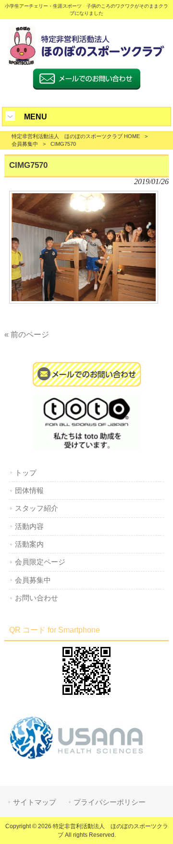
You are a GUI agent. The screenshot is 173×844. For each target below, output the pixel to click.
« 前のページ (26, 334)
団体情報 (29, 490)
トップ (26, 473)
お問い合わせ (36, 598)
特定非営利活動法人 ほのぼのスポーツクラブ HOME (76, 136)
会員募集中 (25, 144)
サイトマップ (34, 802)
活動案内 (29, 544)
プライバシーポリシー (110, 802)
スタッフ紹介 (36, 508)
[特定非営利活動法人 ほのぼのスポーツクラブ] (86, 63)
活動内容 (29, 526)
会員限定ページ (40, 562)
